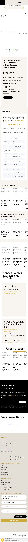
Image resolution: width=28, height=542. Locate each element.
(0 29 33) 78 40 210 (11, 340)
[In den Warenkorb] (2, 19)
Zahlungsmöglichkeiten (6, 487)
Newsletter (3, 480)
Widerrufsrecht (4, 472)
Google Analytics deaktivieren (7, 534)
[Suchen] (22, 7)
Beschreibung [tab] (6, 111)
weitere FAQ (19, 516)
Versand (12, 89)
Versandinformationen (6, 489)
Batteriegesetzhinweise (6, 471)
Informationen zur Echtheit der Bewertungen (12, 540)
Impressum (4, 469)
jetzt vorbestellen (10, 312)
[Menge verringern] (4, 97)
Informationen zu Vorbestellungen (9, 486)
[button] (11, 2)
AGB (2, 465)
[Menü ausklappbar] (2, 2)
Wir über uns (4, 484)
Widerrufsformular (5, 474)
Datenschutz (4, 467)
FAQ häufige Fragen (5, 482)
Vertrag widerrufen (14, 520)
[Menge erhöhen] (11, 97)
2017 (10, 73)
